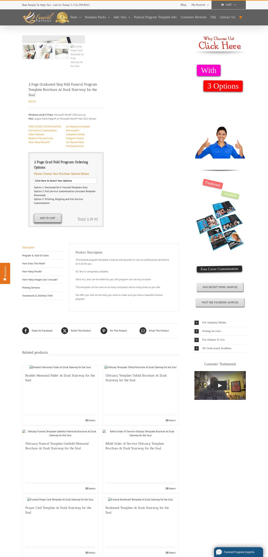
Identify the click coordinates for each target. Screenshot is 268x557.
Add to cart (47, 218)
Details (91, 420)
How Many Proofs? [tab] (32, 271)
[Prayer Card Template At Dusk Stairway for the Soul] (60, 500)
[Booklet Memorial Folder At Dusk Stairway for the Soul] (60, 367)
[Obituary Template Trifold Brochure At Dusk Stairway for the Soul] (141, 367)
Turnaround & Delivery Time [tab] (37, 295)
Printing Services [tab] (31, 287)
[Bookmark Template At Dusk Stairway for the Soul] (141, 500)
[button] (220, 322)
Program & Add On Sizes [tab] (35, 255)
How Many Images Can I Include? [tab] (40, 279)
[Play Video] (220, 385)
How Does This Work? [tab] (33, 263)
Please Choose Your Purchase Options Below (61, 174)
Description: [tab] (28, 247)
